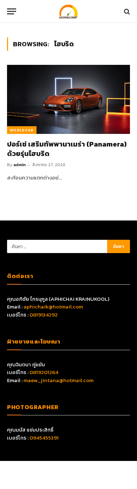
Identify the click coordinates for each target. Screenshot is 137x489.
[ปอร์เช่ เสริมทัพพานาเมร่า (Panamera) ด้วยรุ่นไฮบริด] (68, 99)
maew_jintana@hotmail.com (58, 380)
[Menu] (11, 11)
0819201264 (44, 372)
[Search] (126, 11)
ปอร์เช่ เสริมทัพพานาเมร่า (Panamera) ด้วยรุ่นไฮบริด (66, 149)
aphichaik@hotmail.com (53, 307)
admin (19, 165)
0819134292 (44, 315)
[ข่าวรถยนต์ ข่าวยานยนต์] (68, 11)
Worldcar (22, 130)
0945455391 (44, 438)
